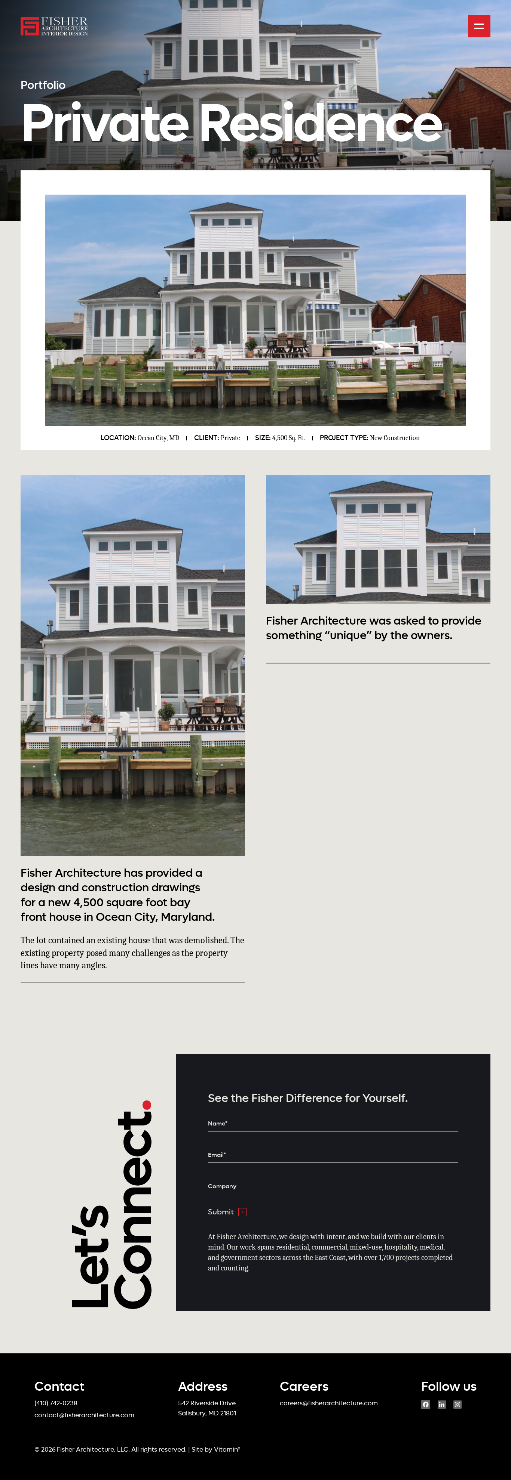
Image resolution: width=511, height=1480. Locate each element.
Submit (221, 1212)
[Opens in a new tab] (425, 1407)
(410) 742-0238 (55, 1403)
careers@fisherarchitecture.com (329, 1403)
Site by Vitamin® (216, 1449)
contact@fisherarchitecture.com (84, 1415)
